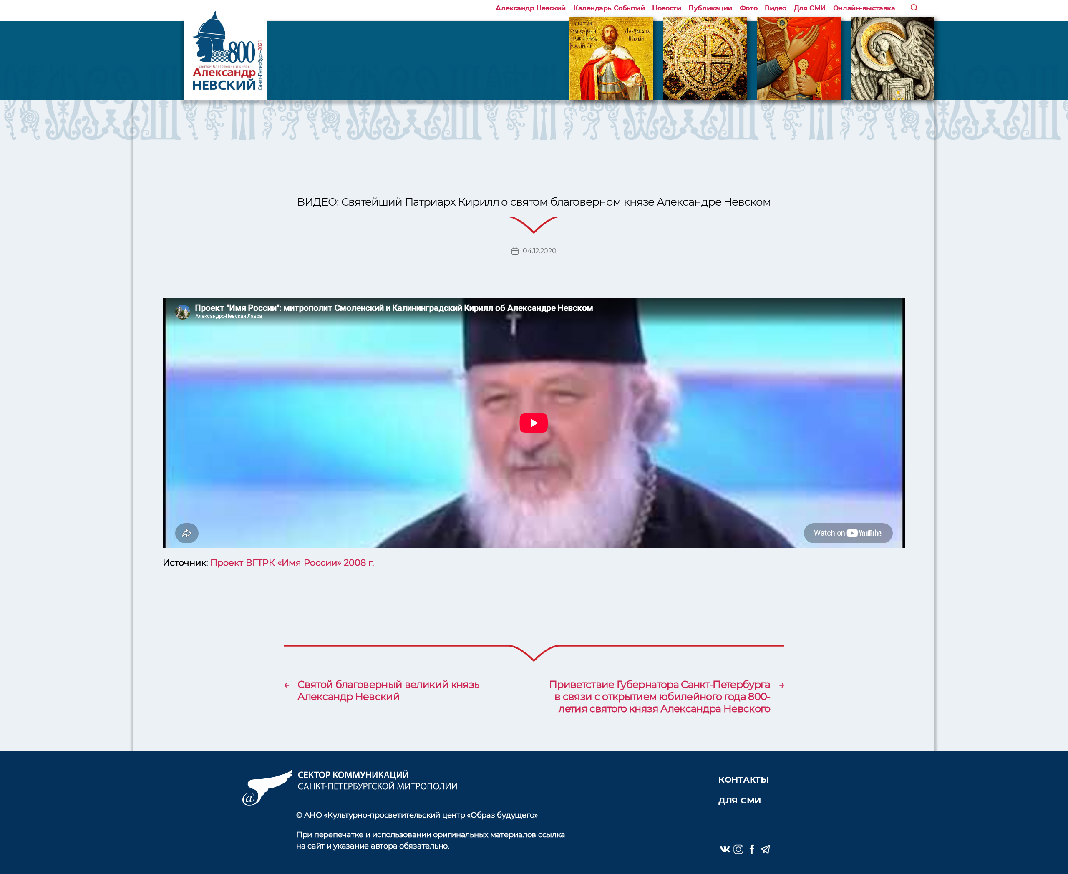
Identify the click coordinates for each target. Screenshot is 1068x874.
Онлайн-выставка (864, 8)
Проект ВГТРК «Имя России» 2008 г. (292, 562)
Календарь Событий (609, 8)
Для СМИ (810, 8)
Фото (748, 8)
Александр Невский (530, 8)
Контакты (743, 780)
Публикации (710, 8)
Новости (666, 8)
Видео (775, 8)
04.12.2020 (539, 251)
